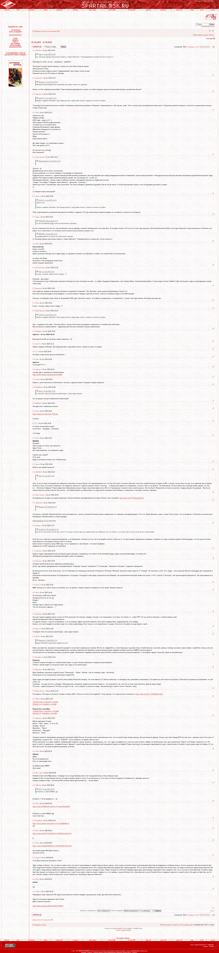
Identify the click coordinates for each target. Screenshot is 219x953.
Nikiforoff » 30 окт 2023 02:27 (48, 221)
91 (213, 47)
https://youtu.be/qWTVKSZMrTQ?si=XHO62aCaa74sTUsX (52, 833)
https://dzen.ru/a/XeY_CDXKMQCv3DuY (149, 694)
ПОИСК (15, 42)
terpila (38, 857)
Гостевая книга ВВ (54, 31)
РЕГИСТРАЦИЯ (15, 45)
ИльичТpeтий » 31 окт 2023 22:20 (49, 161)
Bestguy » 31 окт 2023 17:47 (48, 507)
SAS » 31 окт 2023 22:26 (46, 271)
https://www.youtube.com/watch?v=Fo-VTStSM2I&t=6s (51, 823)
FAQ (196, 35)
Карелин (38, 288)
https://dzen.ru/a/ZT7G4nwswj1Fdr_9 (132, 498)
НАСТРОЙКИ (15, 43)
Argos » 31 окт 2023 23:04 (47, 54)
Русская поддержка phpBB (123, 930)
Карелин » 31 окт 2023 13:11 (48, 640)
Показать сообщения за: (88, 910)
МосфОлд (39, 387)
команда (75, 10)
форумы (148, 10)
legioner (38, 369)
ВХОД (15, 38)
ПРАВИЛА (15, 40)
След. (212, 911)
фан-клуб (179, 10)
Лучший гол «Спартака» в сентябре (45, 713)
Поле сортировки (117, 910)
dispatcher (39, 78)
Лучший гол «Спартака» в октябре (44, 704)
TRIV (37, 699)
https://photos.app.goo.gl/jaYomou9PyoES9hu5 (48, 906)
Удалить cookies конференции (183, 925)
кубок (45, 10)
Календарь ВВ (210, 38)
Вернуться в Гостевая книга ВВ (43, 920)
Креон (38, 585)
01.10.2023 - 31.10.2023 (41, 42)
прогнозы (163, 10)
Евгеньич (39, 551)
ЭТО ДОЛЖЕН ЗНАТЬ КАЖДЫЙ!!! (15, 31)
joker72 (38, 344)
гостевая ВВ (131, 10)
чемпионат (31, 10)
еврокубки (59, 10)
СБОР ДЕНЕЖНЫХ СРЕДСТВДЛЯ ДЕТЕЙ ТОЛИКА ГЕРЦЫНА (15, 54)
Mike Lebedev (40, 495)
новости (6, 10)
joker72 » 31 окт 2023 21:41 (48, 98)
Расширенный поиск (207, 26)
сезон (18, 10)
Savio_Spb (39, 773)
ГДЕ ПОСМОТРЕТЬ (15, 35)
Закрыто (33, 46)
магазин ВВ (111, 10)
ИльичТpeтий (40, 267)
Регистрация (204, 35)
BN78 (37, 636)
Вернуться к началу (213, 75)
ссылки (212, 10)
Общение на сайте (40, 31)
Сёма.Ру (211, 946)
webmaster (210, 944)
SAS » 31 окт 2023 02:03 (46, 789)
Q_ (36, 351)
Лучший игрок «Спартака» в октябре (45, 702)
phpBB (119, 928)
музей (201, 10)
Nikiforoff (39, 503)
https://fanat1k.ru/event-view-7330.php (45, 414)
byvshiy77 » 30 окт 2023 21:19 (48, 529)
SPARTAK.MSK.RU (84, 951)
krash (37, 379)
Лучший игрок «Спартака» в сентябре (46, 711)
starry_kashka (40, 157)
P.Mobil (38, 785)
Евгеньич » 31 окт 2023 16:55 (48, 82)
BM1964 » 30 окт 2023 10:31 (48, 234)
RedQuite (39, 331)
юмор (192, 10)
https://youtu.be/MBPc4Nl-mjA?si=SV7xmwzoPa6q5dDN (51, 806)
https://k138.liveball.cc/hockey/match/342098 (47, 374)
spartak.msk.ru (136, 951)
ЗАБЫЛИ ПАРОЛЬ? (15, 47)
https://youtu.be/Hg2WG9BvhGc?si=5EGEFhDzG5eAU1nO (52, 846)
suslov (38, 196)
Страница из (193, 47)
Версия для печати (212, 30)
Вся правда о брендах (123, 938)
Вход (212, 35)
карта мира (92, 10)
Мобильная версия (209, 30)
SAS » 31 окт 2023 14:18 (46, 476)
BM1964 (38, 50)
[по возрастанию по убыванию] (151, 910)
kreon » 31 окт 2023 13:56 (47, 391)
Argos (37, 217)
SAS (37, 112)
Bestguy (38, 525)
